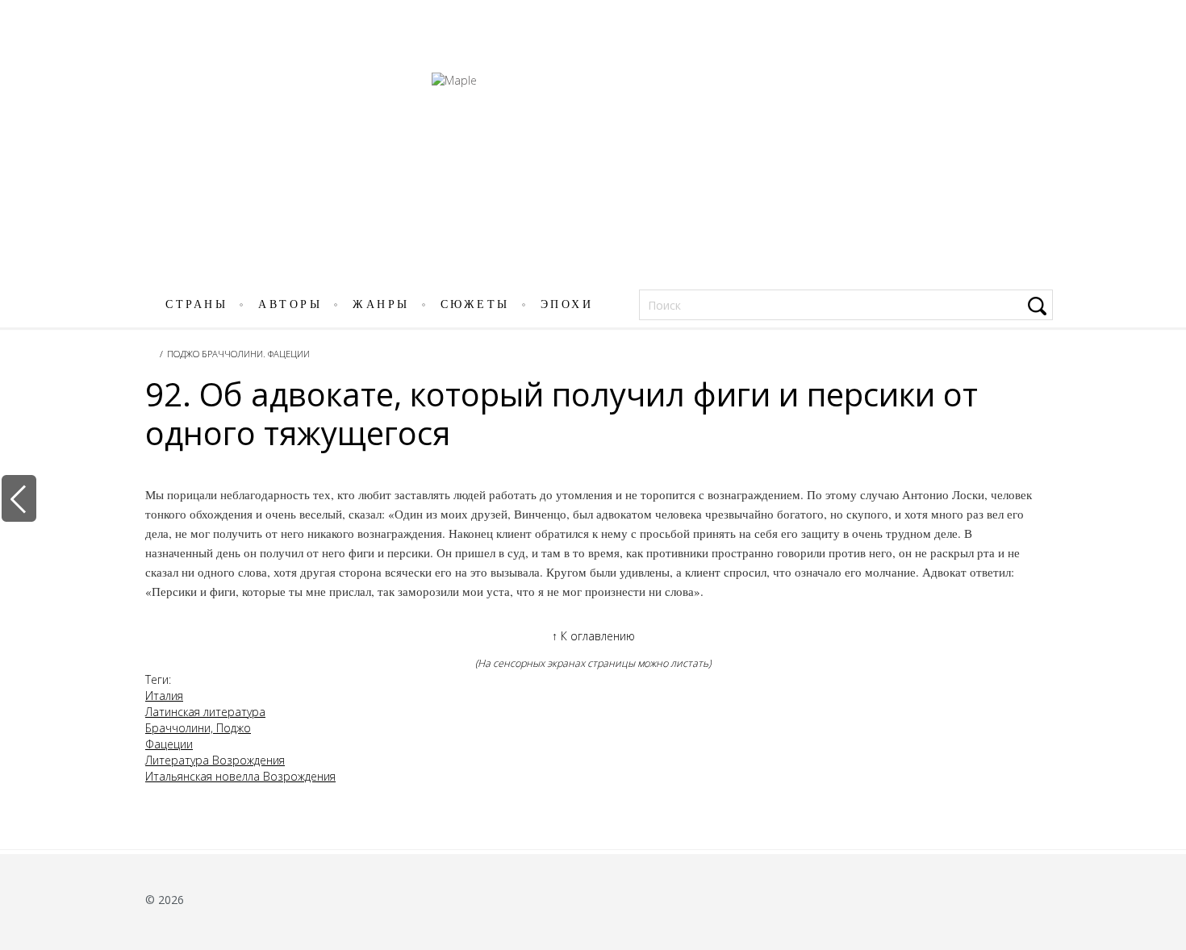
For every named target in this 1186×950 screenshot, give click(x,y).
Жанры (381, 304)
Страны (196, 304)
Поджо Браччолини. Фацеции (238, 354)
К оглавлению (593, 636)
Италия (164, 695)
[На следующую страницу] (1164, 498)
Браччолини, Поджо (198, 727)
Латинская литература (205, 711)
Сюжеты (475, 304)
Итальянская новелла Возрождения (240, 776)
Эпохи (567, 304)
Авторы (290, 304)
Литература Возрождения (215, 760)
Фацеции (169, 744)
